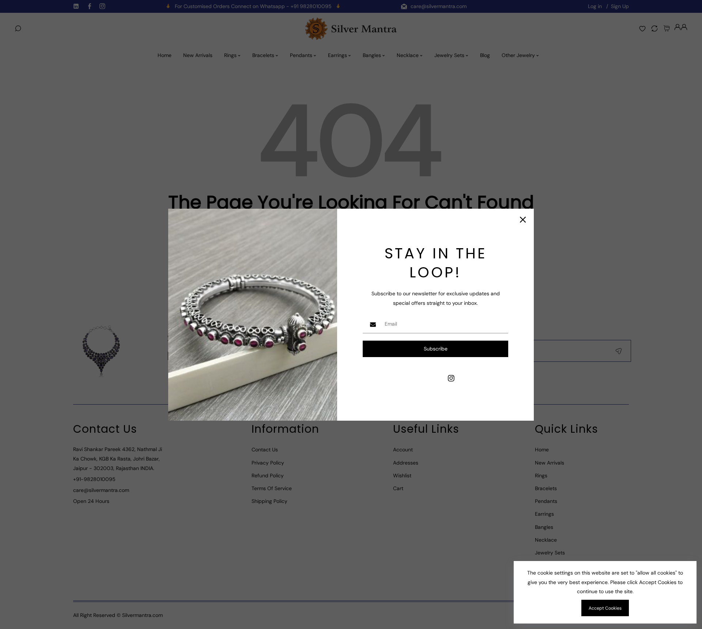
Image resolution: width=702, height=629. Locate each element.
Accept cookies (605, 608)
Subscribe (436, 348)
